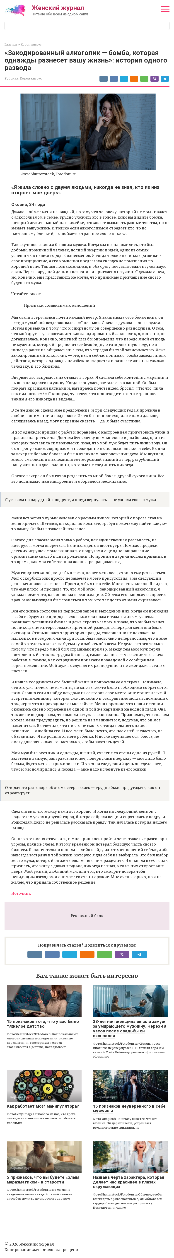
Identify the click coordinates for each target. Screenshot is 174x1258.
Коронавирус (31, 78)
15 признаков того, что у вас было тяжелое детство (43, 1024)
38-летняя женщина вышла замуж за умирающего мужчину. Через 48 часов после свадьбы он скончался (129, 1028)
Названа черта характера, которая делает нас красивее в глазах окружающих (128, 1182)
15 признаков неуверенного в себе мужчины (129, 1108)
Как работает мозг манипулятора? (43, 1106)
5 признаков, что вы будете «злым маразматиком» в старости (43, 1180)
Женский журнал (58, 8)
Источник (21, 893)
